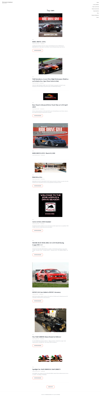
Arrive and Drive (96, 4)
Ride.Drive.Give (37, 177)
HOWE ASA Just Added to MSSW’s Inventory (46, 292)
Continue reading (38, 51)
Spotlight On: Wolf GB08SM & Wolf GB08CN (46, 369)
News (98, 13)
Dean (44, 43)
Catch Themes (58, 394)
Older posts (50, 386)
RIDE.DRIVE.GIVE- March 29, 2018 (43, 153)
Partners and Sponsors (95, 15)
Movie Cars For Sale (95, 8)
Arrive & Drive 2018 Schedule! (41, 222)
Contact (97, 17)
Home (98, 2)
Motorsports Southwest (7, 2)
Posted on (35, 43)
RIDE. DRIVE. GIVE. (39, 42)
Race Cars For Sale (96, 6)
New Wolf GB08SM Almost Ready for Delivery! (46, 337)
